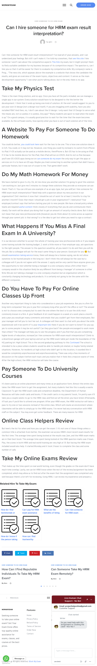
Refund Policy (32, 622)
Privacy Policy (32, 619)
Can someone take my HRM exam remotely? (70, 572)
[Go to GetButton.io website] (6, 663)
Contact (30, 633)
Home (29, 615)
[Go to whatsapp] (6, 658)
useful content (25, 207)
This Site (56, 62)
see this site (78, 58)
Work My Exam (35, 661)
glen (50, 42)
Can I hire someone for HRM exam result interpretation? (48, 31)
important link (44, 325)
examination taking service (20, 255)
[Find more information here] (73, 629)
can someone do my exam (49, 158)
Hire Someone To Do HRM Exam (49, 21)
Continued (74, 342)
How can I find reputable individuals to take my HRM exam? (21, 574)
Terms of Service (34, 626)
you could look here (30, 144)
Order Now (86, 5)
